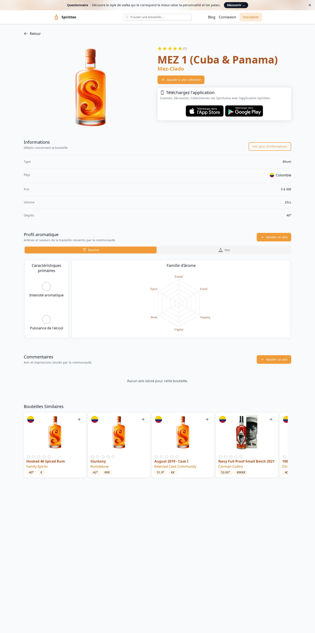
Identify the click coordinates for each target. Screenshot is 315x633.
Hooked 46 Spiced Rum (45, 461)
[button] (55, 445)
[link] (157, 33)
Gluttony (98, 461)
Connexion (227, 17)
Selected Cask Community (175, 466)
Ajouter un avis (277, 237)
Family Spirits (37, 466)
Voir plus (269, 146)
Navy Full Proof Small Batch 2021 (246, 461)
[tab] (91, 250)
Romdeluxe (99, 466)
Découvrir (236, 5)
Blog (211, 17)
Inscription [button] (251, 17)
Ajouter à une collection (184, 80)
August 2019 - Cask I (171, 461)
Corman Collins (230, 466)
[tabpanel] (157, 299)
